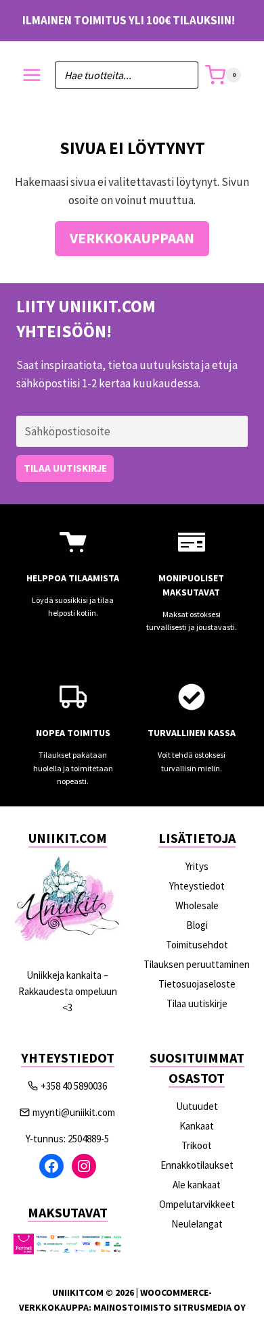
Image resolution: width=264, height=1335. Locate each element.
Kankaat (196, 1125)
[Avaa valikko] (32, 75)
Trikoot (196, 1145)
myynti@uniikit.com (73, 1112)
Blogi (197, 925)
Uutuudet (197, 1106)
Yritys (196, 866)
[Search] (181, 75)
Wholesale (197, 905)
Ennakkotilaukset (197, 1165)
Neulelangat (197, 1223)
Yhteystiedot (197, 885)
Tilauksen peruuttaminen (197, 964)
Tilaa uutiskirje (197, 1003)
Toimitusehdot (197, 944)
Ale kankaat (197, 1184)
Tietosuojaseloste (197, 983)
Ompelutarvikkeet (197, 1204)
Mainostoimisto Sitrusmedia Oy (169, 1307)
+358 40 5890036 (74, 1085)
